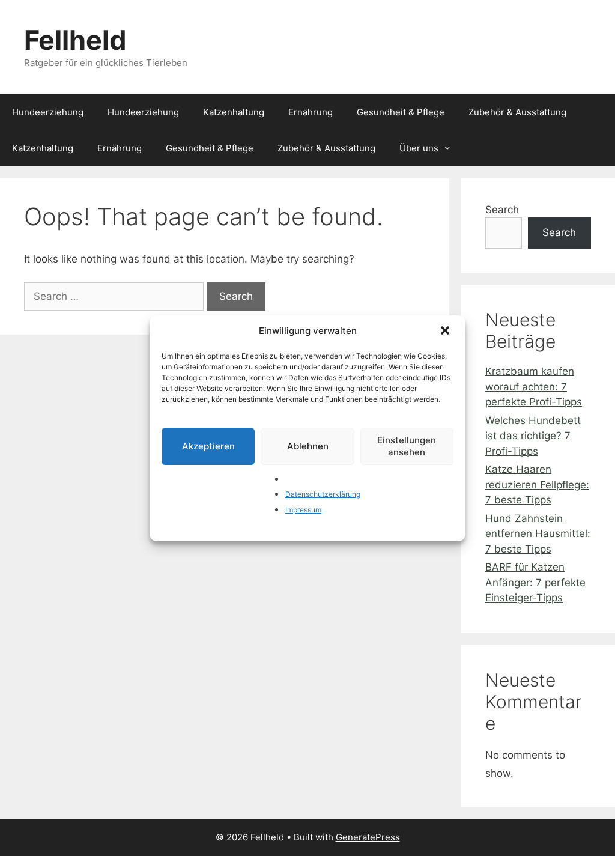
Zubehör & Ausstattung (517, 112)
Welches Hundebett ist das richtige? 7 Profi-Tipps (533, 435)
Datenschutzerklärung (322, 494)
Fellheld (75, 39)
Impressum (303, 509)
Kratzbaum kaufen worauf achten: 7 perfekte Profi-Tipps (533, 386)
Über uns (418, 148)
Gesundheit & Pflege (400, 112)
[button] (446, 331)
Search (502, 210)
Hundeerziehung (47, 112)
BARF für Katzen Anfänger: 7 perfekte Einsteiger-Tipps (535, 582)
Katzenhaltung (233, 112)
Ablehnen (308, 446)
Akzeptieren (208, 446)
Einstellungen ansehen (406, 446)
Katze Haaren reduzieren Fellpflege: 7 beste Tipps (537, 484)
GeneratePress (368, 837)
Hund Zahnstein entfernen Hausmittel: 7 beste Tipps (537, 533)
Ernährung (310, 112)
